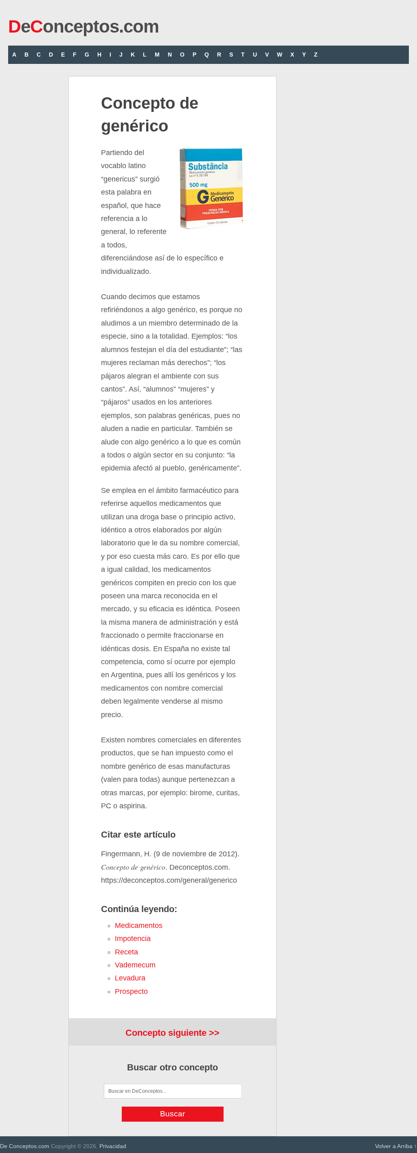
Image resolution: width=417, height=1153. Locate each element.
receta (126, 952)
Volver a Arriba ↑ (396, 1146)
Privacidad (112, 1146)
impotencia (133, 938)
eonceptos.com (83, 26)
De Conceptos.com (24, 1146)
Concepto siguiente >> (172, 1033)
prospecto (131, 991)
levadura (130, 978)
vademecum (135, 965)
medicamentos (138, 925)
